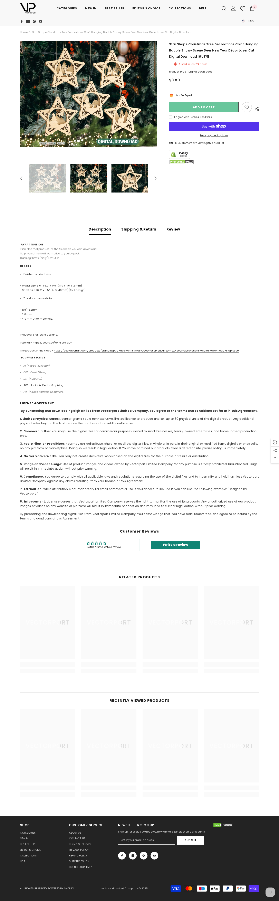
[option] (88, 94)
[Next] (156, 178)
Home (24, 32)
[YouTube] (40, 21)
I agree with (181, 117)
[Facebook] (21, 21)
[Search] (224, 8)
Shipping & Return (138, 229)
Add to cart (204, 107)
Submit (190, 840)
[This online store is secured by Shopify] (214, 154)
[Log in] (233, 8)
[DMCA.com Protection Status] (181, 162)
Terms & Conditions (201, 117)
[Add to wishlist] (247, 107)
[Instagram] (28, 21)
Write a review (175, 544)
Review (173, 229)
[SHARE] (255, 108)
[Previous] (21, 178)
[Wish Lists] (243, 8)
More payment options (214, 135)
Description (100, 229)
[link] (47, 664)
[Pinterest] (34, 21)
